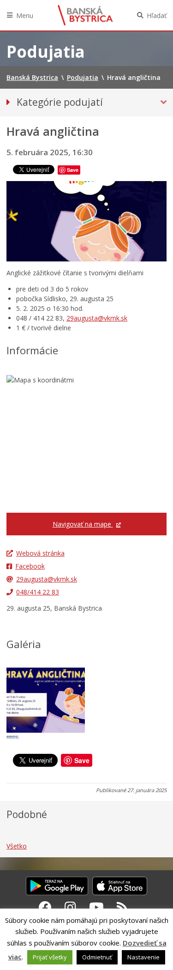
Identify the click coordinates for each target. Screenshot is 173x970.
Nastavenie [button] (143, 957)
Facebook (30, 566)
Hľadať (157, 15)
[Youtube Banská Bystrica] (96, 907)
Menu (24, 15)
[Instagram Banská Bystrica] (70, 907)
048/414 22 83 (37, 592)
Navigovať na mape (83, 524)
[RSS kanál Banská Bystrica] (122, 907)
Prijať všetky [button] (50, 957)
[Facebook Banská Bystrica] (45, 907)
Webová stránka (40, 553)
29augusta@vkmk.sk (96, 318)
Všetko (16, 846)
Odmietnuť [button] (97, 957)
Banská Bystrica (85, 15)
